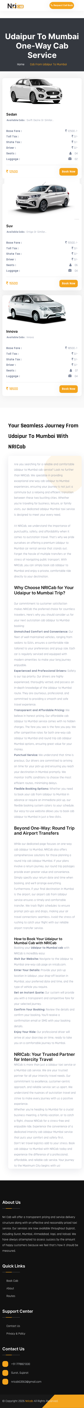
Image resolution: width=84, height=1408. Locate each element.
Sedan (11, 114)
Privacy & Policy (15, 1334)
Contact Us (13, 1326)
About (10, 1288)
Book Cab (12, 1281)
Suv (9, 226)
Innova (12, 331)
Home (20, 64)
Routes (10, 1296)
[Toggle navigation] (80, 5)
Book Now (68, 172)
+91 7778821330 (20, 1364)
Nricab (29, 1401)
